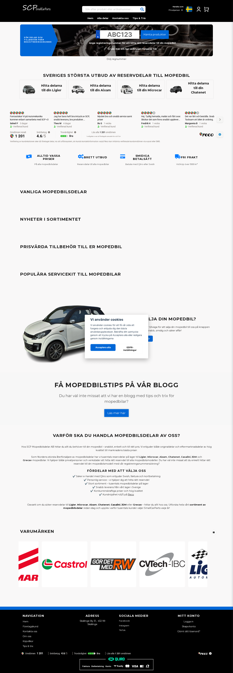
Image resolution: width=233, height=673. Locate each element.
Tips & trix (28, 646)
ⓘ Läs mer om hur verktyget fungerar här (132, 49)
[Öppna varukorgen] (206, 9)
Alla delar (103, 18)
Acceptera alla (103, 347)
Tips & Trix (139, 18)
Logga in (189, 621)
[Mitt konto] (199, 9)
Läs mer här (116, 413)
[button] (142, 9)
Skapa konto (189, 626)
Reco (131, 494)
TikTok (122, 630)
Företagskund (30, 626)
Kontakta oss (120, 18)
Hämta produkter (154, 34)
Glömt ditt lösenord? (188, 631)
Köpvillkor (28, 641)
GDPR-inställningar (130, 348)
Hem (90, 18)
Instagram (124, 625)
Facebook (124, 620)
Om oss (27, 636)
